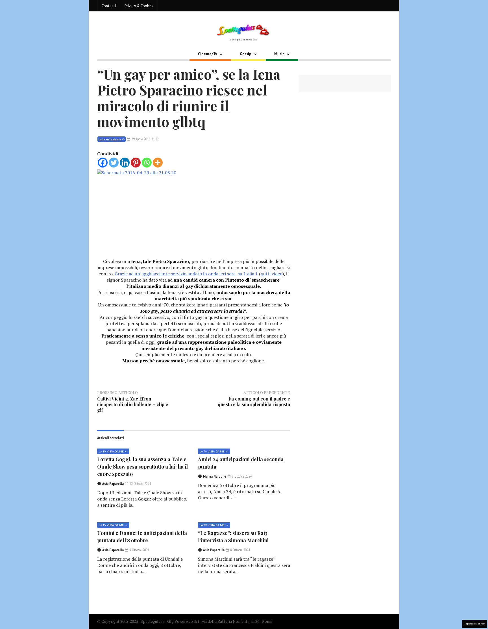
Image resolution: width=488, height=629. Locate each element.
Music (279, 53)
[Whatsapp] (147, 162)
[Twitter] (114, 162)
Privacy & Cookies (139, 5)
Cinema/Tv (207, 53)
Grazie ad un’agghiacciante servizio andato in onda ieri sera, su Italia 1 (186, 274)
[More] (158, 162)
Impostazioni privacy (475, 624)
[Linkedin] (125, 162)
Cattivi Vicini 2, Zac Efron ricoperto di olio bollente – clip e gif (132, 404)
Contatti (109, 5)
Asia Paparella (113, 483)
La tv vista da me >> (112, 139)
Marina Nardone (214, 476)
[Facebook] (103, 162)
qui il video (271, 274)
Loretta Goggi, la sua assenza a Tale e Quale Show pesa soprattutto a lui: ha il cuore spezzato (142, 466)
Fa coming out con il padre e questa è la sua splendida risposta (254, 401)
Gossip (245, 53)
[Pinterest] (136, 162)
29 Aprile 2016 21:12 (144, 139)
